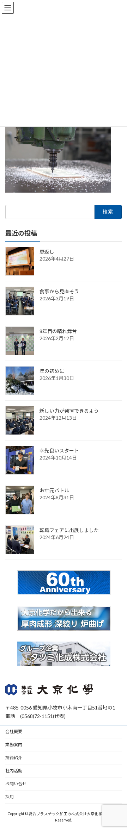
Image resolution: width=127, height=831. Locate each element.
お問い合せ (15, 783)
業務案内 (13, 744)
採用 (9, 796)
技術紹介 (13, 757)
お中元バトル (54, 490)
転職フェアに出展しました (69, 530)
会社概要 (13, 731)
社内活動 (13, 770)
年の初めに (52, 371)
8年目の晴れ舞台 (58, 331)
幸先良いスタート (59, 450)
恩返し (47, 251)
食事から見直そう (59, 291)
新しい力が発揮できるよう (69, 410)
